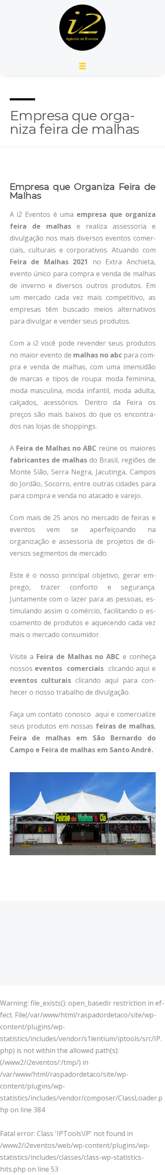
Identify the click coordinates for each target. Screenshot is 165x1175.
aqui (142, 668)
